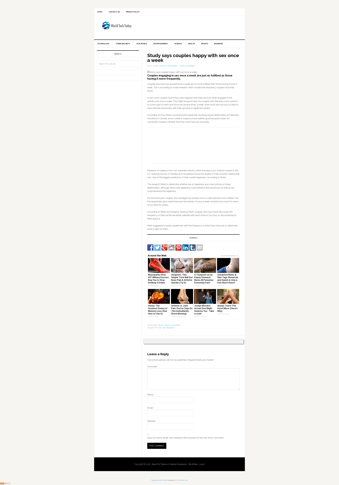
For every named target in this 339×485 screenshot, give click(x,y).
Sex (160, 328)
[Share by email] (199, 247)
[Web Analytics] (5, 483)
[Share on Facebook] (150, 247)
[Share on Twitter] (157, 247)
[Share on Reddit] (171, 247)
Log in (202, 464)
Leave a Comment (187, 66)
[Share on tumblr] (192, 247)
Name (150, 394)
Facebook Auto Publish (159, 480)
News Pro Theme (159, 464)
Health (161, 325)
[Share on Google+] (164, 247)
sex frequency (169, 328)
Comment (152, 366)
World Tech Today (116, 27)
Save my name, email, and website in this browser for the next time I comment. (185, 438)
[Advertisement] (191, 27)
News (167, 325)
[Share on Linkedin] (185, 247)
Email (150, 408)
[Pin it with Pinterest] (178, 247)
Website (151, 421)
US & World (175, 325)
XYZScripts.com (182, 480)
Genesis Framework (178, 464)
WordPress (193, 464)
